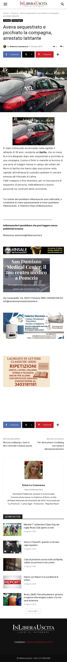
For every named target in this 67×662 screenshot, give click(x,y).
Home (6, 13)
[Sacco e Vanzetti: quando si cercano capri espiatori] (12, 547)
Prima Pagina (17, 20)
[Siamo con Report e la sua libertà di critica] (12, 582)
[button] (5, 4)
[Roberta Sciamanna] (5, 46)
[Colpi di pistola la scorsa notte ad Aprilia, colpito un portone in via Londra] (12, 564)
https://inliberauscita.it (33, 490)
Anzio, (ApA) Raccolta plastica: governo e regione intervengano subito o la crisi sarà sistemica (43, 597)
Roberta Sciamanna (19, 46)
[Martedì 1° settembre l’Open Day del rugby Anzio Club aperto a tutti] (12, 529)
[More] (58, 54)
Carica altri (32, 611)
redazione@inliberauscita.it (39, 641)
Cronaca (14, 13)
